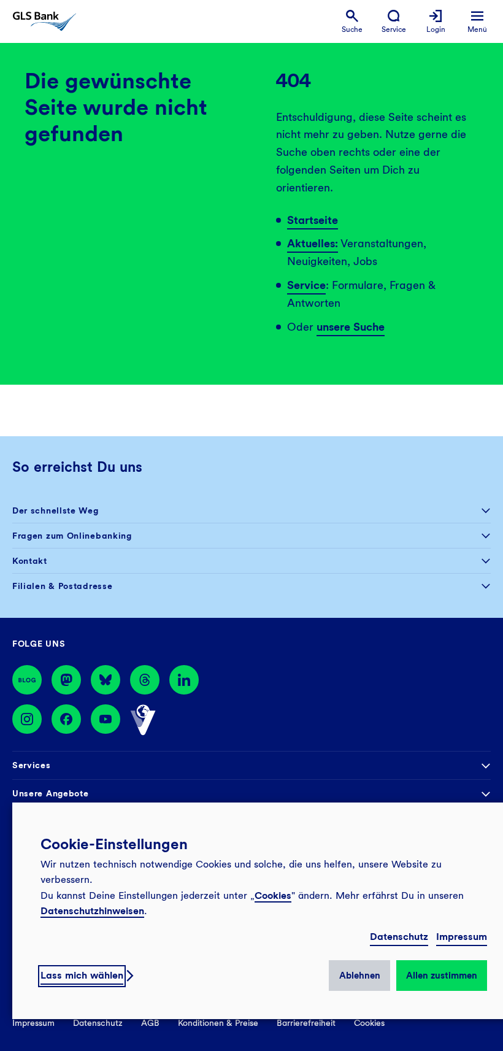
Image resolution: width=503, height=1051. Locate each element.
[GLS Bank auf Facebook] (66, 720)
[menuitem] (352, 22)
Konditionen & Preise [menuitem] (218, 1023)
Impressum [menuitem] (33, 1023)
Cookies (273, 895)
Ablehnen (359, 975)
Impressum (461, 936)
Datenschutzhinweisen (92, 911)
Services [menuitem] (31, 765)
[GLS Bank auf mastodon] (66, 680)
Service (306, 285)
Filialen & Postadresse (62, 586)
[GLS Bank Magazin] (27, 680)
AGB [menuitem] (150, 1023)
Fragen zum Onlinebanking (72, 536)
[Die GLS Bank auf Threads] (144, 680)
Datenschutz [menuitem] (98, 1023)
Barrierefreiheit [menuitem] (306, 1023)
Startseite (312, 220)
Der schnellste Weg (55, 510)
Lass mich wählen (81, 975)
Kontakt (29, 561)
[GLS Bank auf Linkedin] (184, 680)
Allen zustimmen (441, 975)
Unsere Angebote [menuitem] (50, 793)
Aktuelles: (312, 243)
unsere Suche (351, 326)
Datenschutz (399, 936)
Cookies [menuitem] (369, 1023)
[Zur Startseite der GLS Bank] (44, 21)
